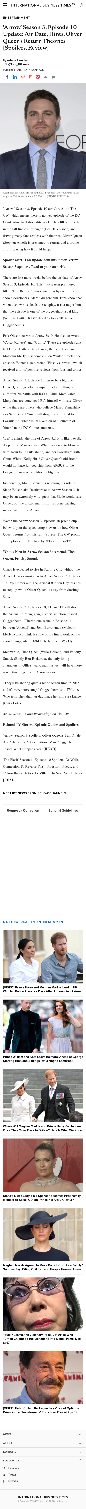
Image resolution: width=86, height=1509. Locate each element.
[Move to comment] (53, 76)
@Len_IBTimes (18, 64)
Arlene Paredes (17, 60)
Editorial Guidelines (63, 810)
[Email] (45, 76)
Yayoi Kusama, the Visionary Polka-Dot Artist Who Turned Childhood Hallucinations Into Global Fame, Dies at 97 (42, 1338)
